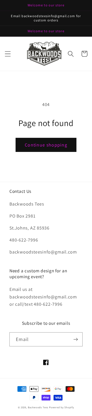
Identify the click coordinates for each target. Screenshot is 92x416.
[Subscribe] (75, 339)
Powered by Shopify (61, 407)
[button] (7, 53)
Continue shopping (46, 145)
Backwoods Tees (38, 407)
